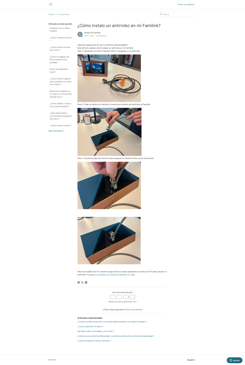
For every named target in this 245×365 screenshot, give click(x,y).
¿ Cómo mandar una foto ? (61, 39)
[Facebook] (78, 282)
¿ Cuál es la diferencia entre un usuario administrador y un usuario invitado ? (112, 321)
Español (191, 360)
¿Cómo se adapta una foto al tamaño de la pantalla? (59, 60)
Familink (51, 14)
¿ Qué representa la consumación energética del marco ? (61, 116)
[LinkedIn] (86, 282)
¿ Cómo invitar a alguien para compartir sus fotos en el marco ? (60, 81)
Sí (116, 297)
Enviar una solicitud (186, 4)
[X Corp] (82, 282)
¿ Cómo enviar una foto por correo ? (60, 48)
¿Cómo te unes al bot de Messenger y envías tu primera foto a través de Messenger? (115, 336)
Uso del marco (63, 14)
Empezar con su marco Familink (60, 29)
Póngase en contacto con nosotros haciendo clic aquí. (111, 274)
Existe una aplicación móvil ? (59, 70)
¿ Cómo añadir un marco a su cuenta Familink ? (60, 105)
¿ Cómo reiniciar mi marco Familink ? (94, 341)
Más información (55, 131)
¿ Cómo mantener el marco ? (90, 326)
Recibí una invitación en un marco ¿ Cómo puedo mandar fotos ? (61, 94)
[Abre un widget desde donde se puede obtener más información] (234, 360)
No (129, 297)
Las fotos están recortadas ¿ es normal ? (95, 331)
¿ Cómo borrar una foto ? (61, 125)
